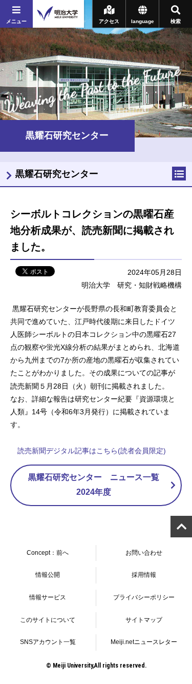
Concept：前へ (48, 552)
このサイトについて (47, 619)
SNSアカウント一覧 (48, 642)
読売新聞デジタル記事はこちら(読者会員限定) (91, 451)
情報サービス (47, 597)
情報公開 (47, 574)
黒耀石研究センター (56, 174)
